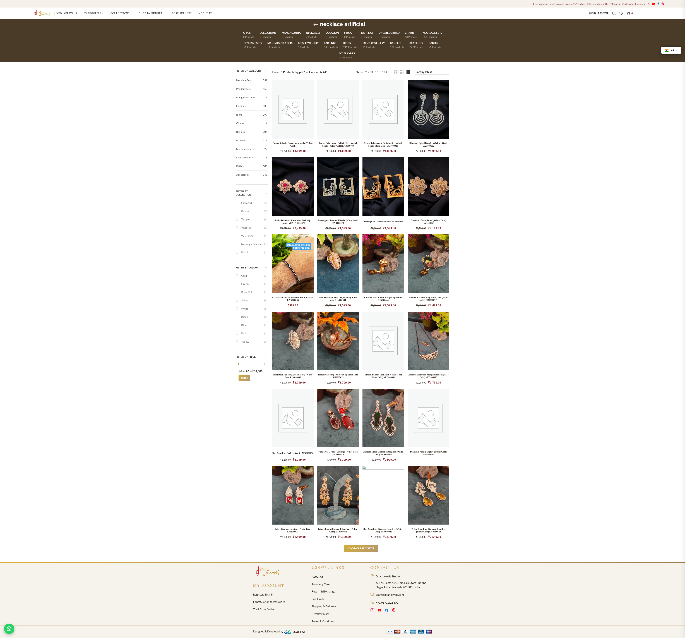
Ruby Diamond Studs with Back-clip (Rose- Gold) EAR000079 (293, 221)
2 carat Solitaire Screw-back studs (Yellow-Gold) (293, 144)
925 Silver (247, 235)
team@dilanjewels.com (390, 594)
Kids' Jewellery (251, 157)
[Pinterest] (394, 610)
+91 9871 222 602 (387, 602)
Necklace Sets (251, 80)
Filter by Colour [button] (247, 267)
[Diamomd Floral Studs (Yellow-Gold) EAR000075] (428, 186)
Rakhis (251, 166)
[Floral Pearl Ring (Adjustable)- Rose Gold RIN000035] (338, 341)
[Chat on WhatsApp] (9, 629)
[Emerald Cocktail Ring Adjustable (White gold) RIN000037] (428, 263)
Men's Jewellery (251, 149)
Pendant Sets (251, 88)
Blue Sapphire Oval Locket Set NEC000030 (293, 453)
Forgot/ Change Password (269, 601)
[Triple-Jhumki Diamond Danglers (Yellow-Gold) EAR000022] (338, 495)
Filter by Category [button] (248, 71)
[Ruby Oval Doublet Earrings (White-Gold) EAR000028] (338, 418)
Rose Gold (247, 292)
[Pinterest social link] (662, 3)
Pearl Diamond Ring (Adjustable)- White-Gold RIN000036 (293, 376)
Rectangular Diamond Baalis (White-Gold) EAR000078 (338, 221)
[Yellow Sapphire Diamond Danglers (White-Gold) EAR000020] (428, 495)
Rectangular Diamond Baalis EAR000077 (383, 221)
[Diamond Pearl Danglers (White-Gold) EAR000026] (428, 418)
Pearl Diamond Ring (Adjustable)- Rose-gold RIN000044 (338, 298)
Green (245, 283)
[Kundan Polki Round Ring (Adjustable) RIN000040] (383, 263)
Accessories (251, 174)
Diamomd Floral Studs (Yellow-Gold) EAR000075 (428, 221)
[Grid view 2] (395, 72)
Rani (244, 333)
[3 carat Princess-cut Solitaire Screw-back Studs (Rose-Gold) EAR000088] (383, 109)
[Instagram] (372, 610)
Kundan (245, 211)
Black (244, 316)
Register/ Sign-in (263, 594)
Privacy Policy (320, 613)
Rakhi (244, 252)
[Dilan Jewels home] (268, 571)
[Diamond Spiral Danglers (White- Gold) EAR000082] (428, 109)
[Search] (614, 13)
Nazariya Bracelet (252, 244)
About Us (317, 576)
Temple (245, 219)
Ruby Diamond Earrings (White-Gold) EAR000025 (293, 530)
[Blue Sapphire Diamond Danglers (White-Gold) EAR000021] (383, 495)
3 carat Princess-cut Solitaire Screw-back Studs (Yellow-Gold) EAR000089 (338, 144)
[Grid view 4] (408, 72)
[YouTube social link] (653, 3)
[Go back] (315, 24)
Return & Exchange (323, 591)
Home (275, 72)
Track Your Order (263, 609)
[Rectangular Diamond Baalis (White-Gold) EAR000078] (338, 186)
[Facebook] (387, 610)
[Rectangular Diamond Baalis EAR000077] (383, 186)
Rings (251, 114)
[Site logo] (43, 13)
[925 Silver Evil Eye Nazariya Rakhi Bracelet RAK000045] (293, 263)
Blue (244, 325)
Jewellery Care (321, 584)
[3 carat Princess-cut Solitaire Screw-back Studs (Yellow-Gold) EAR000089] (338, 109)
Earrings (251, 106)
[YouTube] (379, 610)
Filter (244, 378)
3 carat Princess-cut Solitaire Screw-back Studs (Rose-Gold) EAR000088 (383, 144)
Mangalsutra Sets (251, 97)
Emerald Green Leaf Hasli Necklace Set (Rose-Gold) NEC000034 (383, 376)
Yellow (245, 341)
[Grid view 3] (401, 72)
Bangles (251, 131)
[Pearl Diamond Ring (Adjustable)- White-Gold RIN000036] (293, 341)
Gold (244, 275)
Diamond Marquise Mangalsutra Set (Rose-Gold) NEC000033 (428, 376)
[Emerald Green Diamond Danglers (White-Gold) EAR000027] (383, 418)
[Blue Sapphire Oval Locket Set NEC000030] (293, 418)
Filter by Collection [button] (243, 193)
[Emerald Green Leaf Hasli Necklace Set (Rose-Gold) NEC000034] (383, 341)
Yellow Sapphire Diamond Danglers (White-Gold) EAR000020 (428, 530)
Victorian (246, 227)
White (245, 308)
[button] (307, 114)
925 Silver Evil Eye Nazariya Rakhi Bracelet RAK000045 (293, 298)
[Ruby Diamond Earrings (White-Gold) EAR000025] (293, 495)
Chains (251, 123)
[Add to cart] (397, 346)
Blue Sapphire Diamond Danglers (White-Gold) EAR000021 (383, 530)
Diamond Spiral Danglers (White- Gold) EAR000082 (428, 144)
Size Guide (318, 599)
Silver (244, 300)
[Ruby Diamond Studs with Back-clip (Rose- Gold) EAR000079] (293, 186)
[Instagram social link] (649, 3)
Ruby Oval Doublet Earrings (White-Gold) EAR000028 (338, 453)
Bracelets (251, 140)
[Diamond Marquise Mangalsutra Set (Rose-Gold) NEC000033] (428, 341)
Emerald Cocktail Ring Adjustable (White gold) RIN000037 (428, 298)
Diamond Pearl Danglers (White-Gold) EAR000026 (428, 453)
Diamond (246, 202)
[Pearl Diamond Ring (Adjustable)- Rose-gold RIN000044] (338, 263)
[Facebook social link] (658, 3)
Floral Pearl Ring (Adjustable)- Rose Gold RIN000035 (338, 376)
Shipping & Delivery (324, 606)
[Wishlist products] (621, 13)
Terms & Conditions (324, 621)
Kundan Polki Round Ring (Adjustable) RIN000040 (383, 298)
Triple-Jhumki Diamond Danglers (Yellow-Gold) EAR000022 (338, 530)
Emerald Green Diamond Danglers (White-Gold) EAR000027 (383, 453)
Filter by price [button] (246, 357)
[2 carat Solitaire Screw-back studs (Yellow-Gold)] (293, 109)
